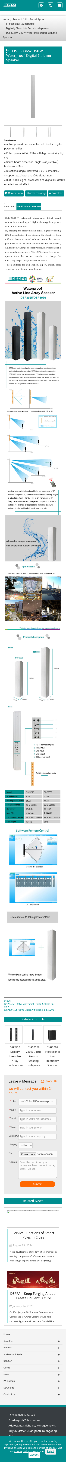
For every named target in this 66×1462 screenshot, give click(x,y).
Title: (13, 1101)
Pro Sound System (35, 19)
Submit (37, 1184)
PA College (9, 1381)
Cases (7, 1368)
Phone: (13, 1127)
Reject (50, 1451)
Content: (11, 1162)
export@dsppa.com (27, 1420)
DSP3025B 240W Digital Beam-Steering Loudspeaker (33, 1056)
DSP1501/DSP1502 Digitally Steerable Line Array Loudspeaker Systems (30, 1010)
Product (17, 19)
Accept (34, 1455)
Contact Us (9, 1394)
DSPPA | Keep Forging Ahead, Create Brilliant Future (33, 1295)
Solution (8, 1361)
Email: (12, 1118)
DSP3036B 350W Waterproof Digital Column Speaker (30, 1004)
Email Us (51, 1081)
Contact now (15, 193)
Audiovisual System (14, 1354)
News (6, 1374)
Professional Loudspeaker (20, 24)
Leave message (37, 193)
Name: (12, 1109)
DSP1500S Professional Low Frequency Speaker (52, 1056)
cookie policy (21, 1451)
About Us (8, 1341)
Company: (13, 1136)
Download (57, 193)
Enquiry (11, 1144)
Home (6, 19)
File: (11, 1153)
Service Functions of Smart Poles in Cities (33, 1235)
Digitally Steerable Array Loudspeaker (27, 28)
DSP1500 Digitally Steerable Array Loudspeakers (15, 1056)
